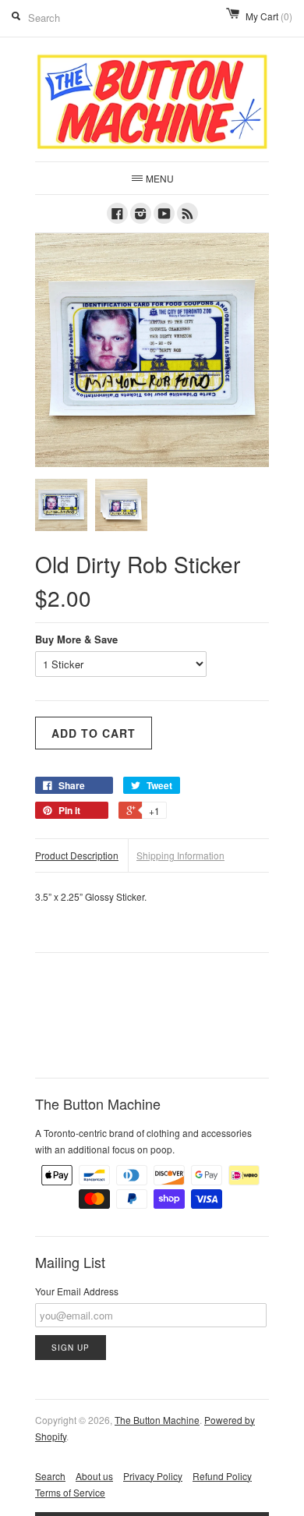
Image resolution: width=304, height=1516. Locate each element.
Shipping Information (180, 855)
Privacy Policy (152, 1475)
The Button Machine (157, 1419)
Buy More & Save (76, 639)
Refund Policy (222, 1475)
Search (50, 1475)
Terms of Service (70, 1492)
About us (94, 1475)
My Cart (269, 16)
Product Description (76, 855)
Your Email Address (76, 1291)
